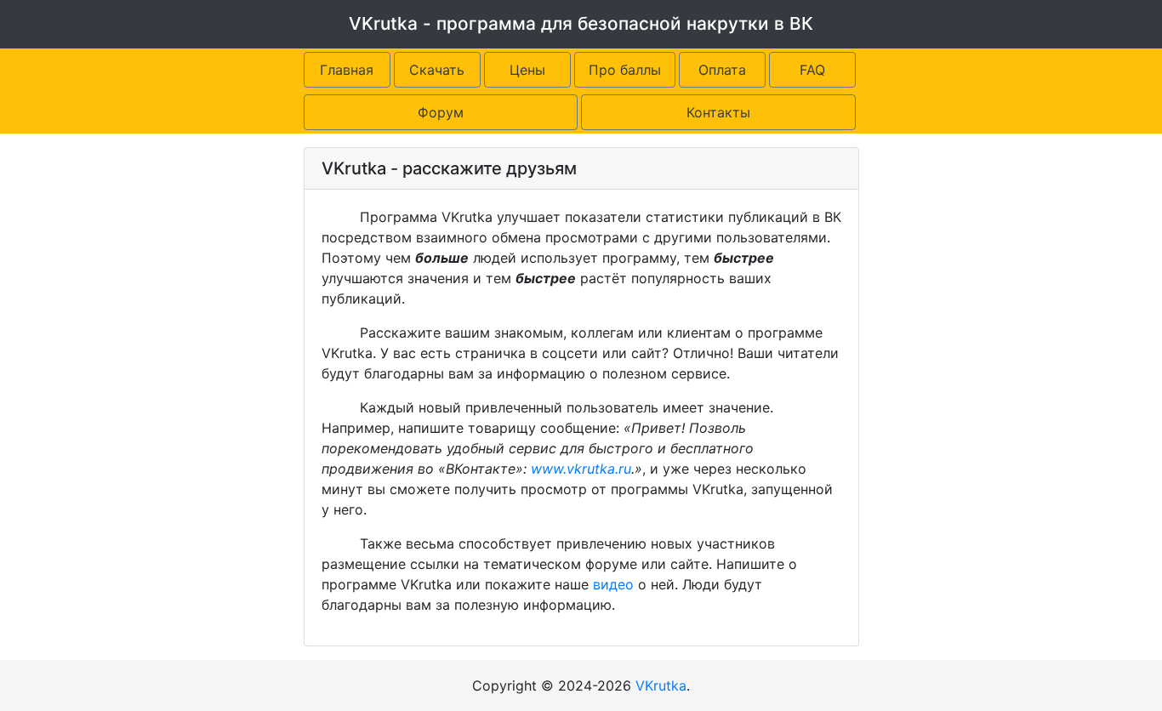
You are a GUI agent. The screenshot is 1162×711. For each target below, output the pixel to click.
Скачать (436, 69)
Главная (346, 69)
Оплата (722, 69)
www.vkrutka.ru (581, 468)
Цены (527, 69)
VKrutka (660, 685)
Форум (441, 112)
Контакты (718, 112)
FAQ (812, 69)
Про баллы (625, 69)
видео (613, 584)
